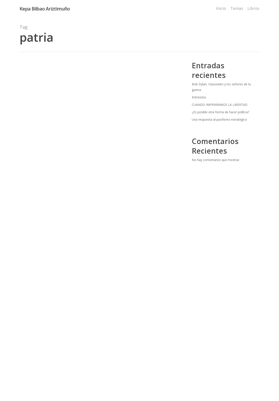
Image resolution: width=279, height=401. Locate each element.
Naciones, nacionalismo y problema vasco (58, 262)
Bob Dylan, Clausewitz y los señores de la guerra (221, 87)
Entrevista (199, 97)
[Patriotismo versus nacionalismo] (100, 180)
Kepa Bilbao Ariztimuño (45, 8)
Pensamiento (102, 262)
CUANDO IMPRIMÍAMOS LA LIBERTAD (219, 105)
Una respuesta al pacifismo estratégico (219, 119)
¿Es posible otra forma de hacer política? (220, 112)
